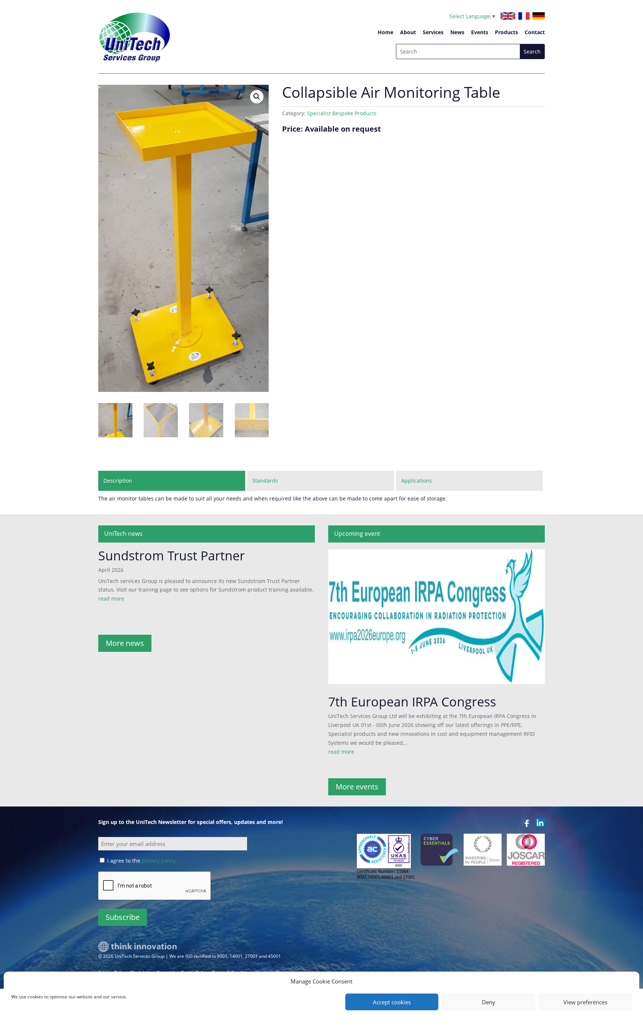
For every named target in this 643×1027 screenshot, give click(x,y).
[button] (256, 96)
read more (111, 598)
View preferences (585, 1002)
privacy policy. (159, 860)
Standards (265, 480)
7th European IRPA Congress (412, 701)
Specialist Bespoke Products (342, 113)
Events (479, 32)
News (457, 32)
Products (506, 32)
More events (357, 787)
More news (125, 643)
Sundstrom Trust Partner (171, 555)
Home (385, 32)
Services (433, 32)
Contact (535, 32)
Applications (416, 480)
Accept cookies (392, 1002)
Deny (488, 1002)
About (408, 32)
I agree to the (143, 860)
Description (117, 480)
